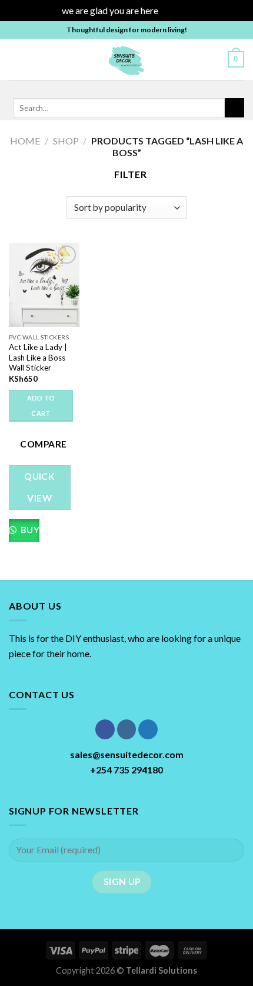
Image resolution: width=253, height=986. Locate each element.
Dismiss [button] (176, 10)
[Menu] (16, 59)
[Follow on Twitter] (132, 87)
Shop (66, 140)
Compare (43, 444)
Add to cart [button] (41, 405)
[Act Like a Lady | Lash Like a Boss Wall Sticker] (44, 285)
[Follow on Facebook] (101, 87)
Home (25, 140)
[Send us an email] (147, 87)
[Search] (214, 59)
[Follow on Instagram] (116, 87)
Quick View (39, 487)
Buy (28, 529)
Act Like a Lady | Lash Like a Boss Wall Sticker (38, 357)
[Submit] (234, 108)
